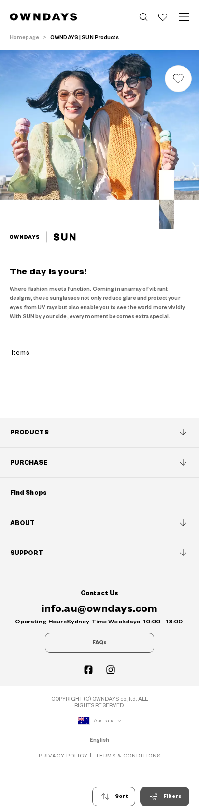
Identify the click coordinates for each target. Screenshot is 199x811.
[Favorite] (163, 17)
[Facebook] (88, 669)
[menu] (184, 17)
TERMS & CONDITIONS (128, 755)
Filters (172, 796)
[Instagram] (110, 669)
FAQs (99, 642)
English (100, 740)
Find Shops (28, 493)
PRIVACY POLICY (63, 755)
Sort (121, 796)
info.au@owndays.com (99, 609)
